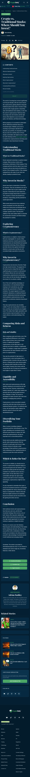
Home (2, 11)
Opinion (17, 729)
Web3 (17, 732)
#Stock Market (14, 577)
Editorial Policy (4, 765)
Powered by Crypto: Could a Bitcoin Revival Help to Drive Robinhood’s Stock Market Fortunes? (18, 624)
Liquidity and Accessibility (8, 91)
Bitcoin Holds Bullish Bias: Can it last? (18, 662)
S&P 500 (18, 748)
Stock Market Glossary (21, 768)
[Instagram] (11, 693)
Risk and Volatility (6, 88)
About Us (3, 752)
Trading (2, 742)
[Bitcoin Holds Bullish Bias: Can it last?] (6, 663)
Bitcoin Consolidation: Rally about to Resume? (17, 653)
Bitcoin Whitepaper (20, 758)
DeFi (2, 735)
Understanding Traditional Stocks (10, 68)
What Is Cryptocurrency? (8, 80)
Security (17, 735)
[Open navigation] (2, 2)
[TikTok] (8, 693)
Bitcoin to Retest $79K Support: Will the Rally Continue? (18, 644)
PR (16, 738)
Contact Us (3, 768)
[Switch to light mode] (27, 2)
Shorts (17, 745)
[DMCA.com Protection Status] (5, 722)
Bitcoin (2, 729)
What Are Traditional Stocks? (9, 71)
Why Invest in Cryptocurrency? (9, 83)
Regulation (18, 742)
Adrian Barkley (15, 595)
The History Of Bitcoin (20, 755)
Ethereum (3, 732)
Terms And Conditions (6, 755)
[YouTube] (4, 693)
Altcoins (3, 738)
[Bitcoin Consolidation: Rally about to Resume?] (6, 654)
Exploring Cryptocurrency (8, 77)
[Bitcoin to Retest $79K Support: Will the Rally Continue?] (6, 645)
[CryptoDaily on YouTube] (16, 40)
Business (3, 748)
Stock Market (8, 11)
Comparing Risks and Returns (9, 85)
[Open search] (24, 2)
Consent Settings (19, 752)
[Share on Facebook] (6, 40)
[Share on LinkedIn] (13, 40)
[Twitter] (18, 693)
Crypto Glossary (19, 765)
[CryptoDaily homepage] (13, 2)
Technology (3, 745)
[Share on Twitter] (9, 40)
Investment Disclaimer (20, 762)
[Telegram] (15, 693)
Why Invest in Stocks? (7, 74)
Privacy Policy (4, 758)
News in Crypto (19, 771)
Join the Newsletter (15, 681)
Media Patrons (4, 762)
